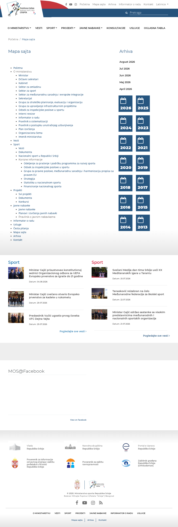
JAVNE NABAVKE (98, 513)
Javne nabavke (90, 28)
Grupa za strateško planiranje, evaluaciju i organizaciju (51, 102)
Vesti (38, 28)
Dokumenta (25, 152)
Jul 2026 (124, 68)
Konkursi (24, 201)
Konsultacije (116, 28)
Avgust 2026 (127, 61)
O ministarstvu (19, 28)
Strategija (29, 178)
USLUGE (141, 513)
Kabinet (23, 83)
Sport (51, 28)
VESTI (57, 513)
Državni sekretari (28, 79)
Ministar (23, 75)
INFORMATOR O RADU (122, 513)
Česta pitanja (21, 228)
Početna (85, 4)
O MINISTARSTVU (41, 513)
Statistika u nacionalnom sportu (42, 182)
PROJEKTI (80, 513)
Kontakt (148, 4)
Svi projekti (25, 194)
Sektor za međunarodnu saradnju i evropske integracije (51, 94)
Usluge (135, 28)
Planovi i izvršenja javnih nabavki (38, 213)
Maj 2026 (125, 82)
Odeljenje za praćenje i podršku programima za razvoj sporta (59, 163)
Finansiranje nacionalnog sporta (42, 186)
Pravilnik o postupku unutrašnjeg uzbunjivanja (46, 125)
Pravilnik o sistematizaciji (33, 121)
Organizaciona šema (30, 132)
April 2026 (125, 89)
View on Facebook (78, 420)
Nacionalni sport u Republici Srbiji (39, 155)
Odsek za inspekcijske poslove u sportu (41, 109)
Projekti (67, 28)
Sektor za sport (27, 90)
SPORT (67, 513)
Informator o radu (130, 4)
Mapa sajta (99, 4)
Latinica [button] (161, 4)
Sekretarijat (25, 98)
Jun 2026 (125, 75)
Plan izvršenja (27, 129)
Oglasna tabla (154, 28)
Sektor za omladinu (30, 87)
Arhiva (112, 4)
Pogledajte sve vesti (73, 331)
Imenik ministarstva (30, 136)
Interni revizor (27, 113)
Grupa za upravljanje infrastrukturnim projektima (47, 106)
